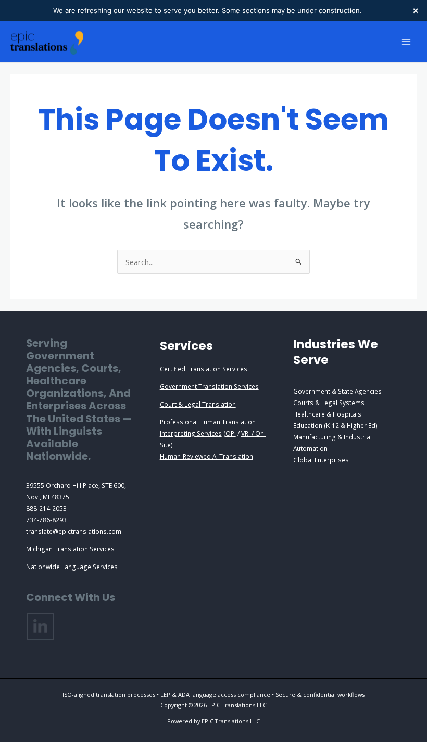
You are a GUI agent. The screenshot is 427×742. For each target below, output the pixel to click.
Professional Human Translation (208, 422)
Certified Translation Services (203, 368)
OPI (230, 433)
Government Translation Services (209, 386)
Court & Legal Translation (198, 404)
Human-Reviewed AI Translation (206, 456)
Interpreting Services (191, 433)
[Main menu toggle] (406, 41)
